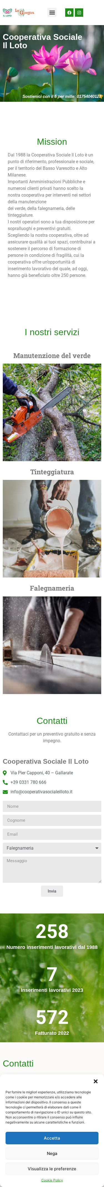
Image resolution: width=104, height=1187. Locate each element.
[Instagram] (79, 12)
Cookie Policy (52, 1180)
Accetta (52, 1138)
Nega (52, 1153)
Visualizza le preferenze (52, 1168)
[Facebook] (69, 12)
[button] (95, 1081)
